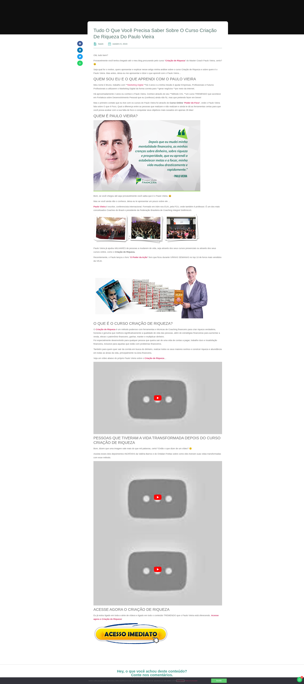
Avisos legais (180, 680)
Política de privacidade (191, 680)
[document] (152, 342)
